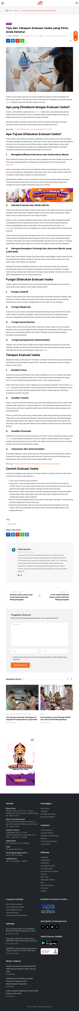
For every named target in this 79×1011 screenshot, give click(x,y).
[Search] (77, 3)
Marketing (27, 714)
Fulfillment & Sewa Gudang (50, 836)
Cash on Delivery (46, 830)
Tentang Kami (45, 860)
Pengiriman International (49, 841)
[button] (67, 679)
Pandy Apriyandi (13, 36)
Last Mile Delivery (47, 833)
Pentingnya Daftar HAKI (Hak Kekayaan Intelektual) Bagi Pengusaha (36, 464)
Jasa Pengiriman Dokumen (15, 907)
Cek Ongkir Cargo (46, 868)
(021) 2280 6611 (11, 843)
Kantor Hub (44, 877)
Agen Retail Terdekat (48, 817)
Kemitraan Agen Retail (48, 814)
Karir (42, 882)
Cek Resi (44, 874)
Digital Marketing (17, 714)
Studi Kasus (45, 888)
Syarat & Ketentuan (47, 885)
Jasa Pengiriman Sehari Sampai (16, 915)
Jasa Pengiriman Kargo (14, 910)
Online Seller (45, 808)
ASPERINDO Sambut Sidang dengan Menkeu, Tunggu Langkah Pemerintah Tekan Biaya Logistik (21, 951)
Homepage (44, 857)
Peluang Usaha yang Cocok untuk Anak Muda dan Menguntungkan (21, 597)
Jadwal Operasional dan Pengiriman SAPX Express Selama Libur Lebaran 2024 (21, 968)
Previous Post (17, 592)
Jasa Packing (45, 844)
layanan (8, 102)
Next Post (63, 592)
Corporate (44, 811)
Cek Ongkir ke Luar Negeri (49, 871)
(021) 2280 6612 (24, 843)
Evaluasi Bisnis (12, 524)
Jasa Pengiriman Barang (14, 904)
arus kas (9, 439)
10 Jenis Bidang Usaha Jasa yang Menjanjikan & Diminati (33, 129)
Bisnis (8, 714)
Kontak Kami (45, 863)
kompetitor (9, 165)
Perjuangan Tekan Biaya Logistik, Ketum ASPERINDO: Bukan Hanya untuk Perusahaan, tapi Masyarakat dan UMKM (22, 941)
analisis (37, 112)
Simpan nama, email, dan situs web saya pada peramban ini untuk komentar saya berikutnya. (40, 658)
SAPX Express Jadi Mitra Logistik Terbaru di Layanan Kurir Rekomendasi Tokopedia (19, 981)
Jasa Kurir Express (12, 913)
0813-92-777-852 (21, 832)
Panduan (43, 891)
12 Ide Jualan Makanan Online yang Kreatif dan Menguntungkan (59, 597)
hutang (45, 350)
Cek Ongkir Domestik (48, 866)
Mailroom (44, 838)
